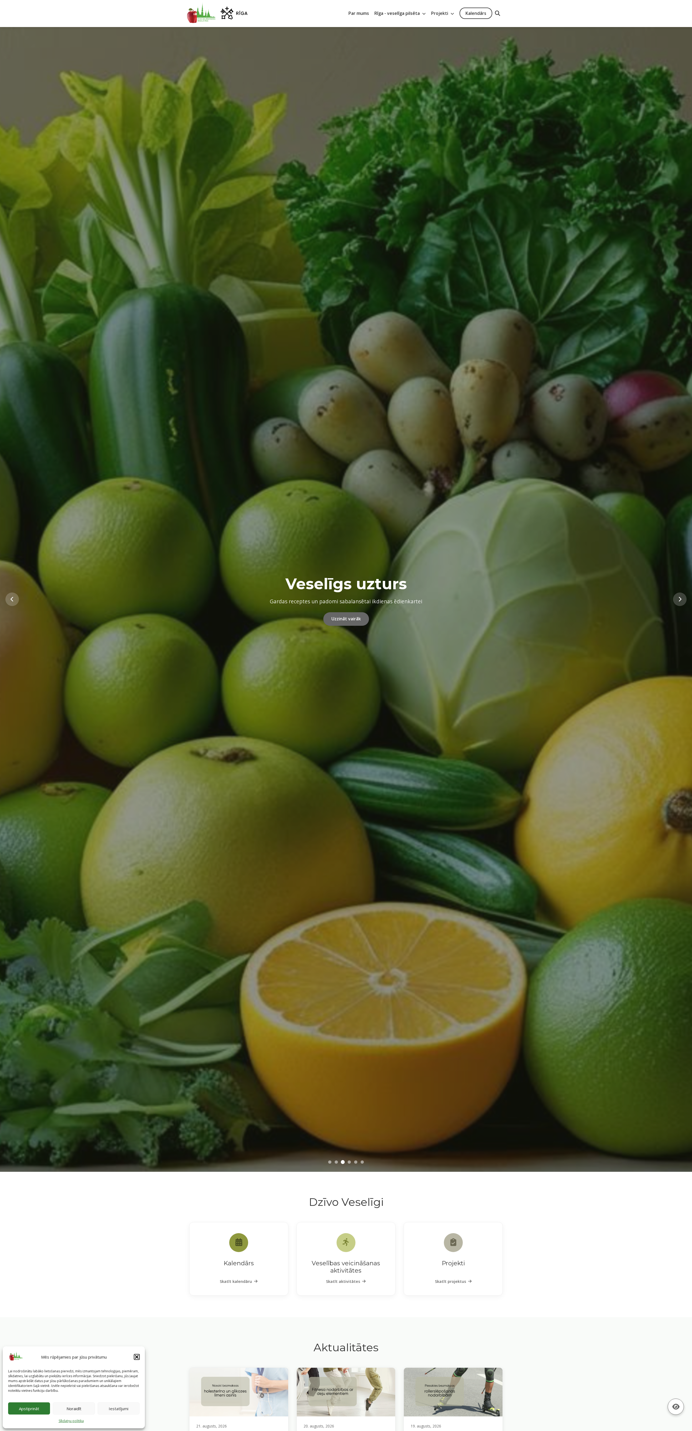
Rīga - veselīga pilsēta (397, 13)
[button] (136, 1357)
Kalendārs (475, 13)
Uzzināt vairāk (346, 627)
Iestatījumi (118, 1408)
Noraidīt (73, 1408)
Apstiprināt (29, 1408)
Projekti (440, 13)
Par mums (358, 13)
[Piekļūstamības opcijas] (676, 1407)
